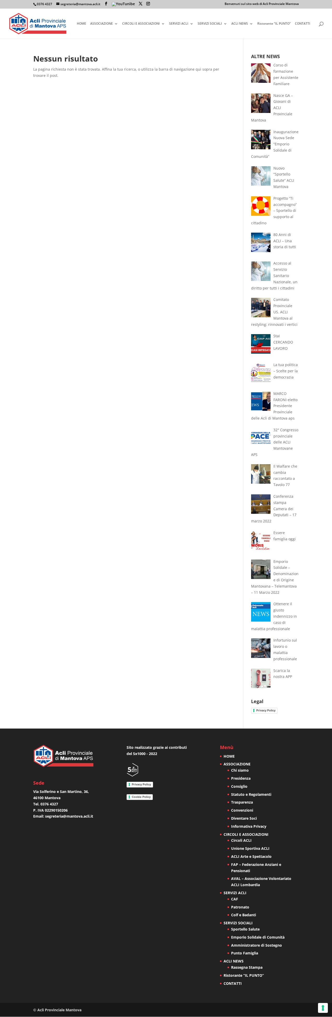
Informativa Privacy (248, 826)
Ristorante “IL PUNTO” (274, 24)
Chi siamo (240, 770)
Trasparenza (242, 802)
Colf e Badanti (243, 914)
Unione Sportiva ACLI (250, 848)
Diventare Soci (244, 818)
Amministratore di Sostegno (256, 945)
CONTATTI (302, 24)
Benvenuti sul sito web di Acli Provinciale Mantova (262, 4)
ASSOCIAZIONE (101, 24)
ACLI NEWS (239, 24)
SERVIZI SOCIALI (210, 24)
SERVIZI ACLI (178, 24)
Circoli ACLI (241, 840)
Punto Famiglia (244, 953)
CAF (234, 899)
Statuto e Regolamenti (251, 794)
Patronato (240, 907)
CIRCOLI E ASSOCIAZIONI (141, 24)
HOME (81, 24)
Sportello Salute (245, 929)
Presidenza (241, 778)
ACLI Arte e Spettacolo (251, 856)
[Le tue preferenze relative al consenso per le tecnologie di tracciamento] (323, 1008)
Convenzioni (242, 810)
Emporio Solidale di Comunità (258, 937)
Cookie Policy (141, 797)
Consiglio (239, 786)
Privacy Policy (265, 710)
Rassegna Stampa (246, 967)
